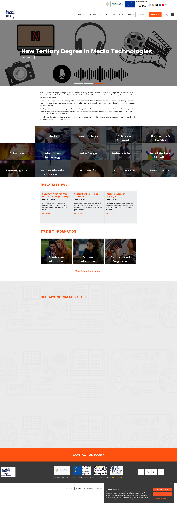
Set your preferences (162, 498)
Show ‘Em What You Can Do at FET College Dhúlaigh (56, 195)
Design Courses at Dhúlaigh (115, 195)
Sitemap (99, 488)
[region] (139, 491)
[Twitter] (148, 472)
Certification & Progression (120, 259)
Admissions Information (56, 259)
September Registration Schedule (86, 195)
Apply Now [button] (155, 14)
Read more (46, 213)
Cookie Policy (128, 499)
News (131, 14)
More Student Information (88, 271)
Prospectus (119, 14)
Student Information (98, 14)
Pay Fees (141, 14)
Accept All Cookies (162, 489)
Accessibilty (88, 488)
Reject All (162, 494)
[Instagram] (161, 472)
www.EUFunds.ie (117, 478)
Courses (78, 14)
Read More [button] (27, 61)
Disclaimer (69, 488)
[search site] (166, 14)
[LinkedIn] (154, 472)
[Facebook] (141, 472)
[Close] (171, 484)
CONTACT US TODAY (88, 454)
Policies (78, 488)
